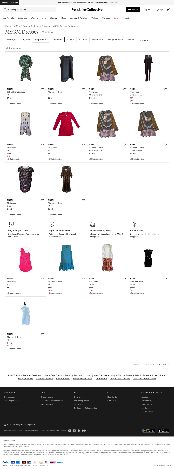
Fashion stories (147, 411)
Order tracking (47, 397)
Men (44, 18)
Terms (42, 430)
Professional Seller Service (85, 408)
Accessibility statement (13, 430)
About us (144, 397)
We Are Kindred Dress (144, 378)
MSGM (17, 26)
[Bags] (68, 18)
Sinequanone (63, 378)
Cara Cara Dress (53, 375)
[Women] (40, 18)
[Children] (59, 18)
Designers (22, 18)
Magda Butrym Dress (121, 375)
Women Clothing (31, 26)
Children (53, 18)
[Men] (48, 18)
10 (160, 364)
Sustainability (146, 400)
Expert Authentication (59, 230)
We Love (106, 18)
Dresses (46, 26)
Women (34, 18)
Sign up (159, 9)
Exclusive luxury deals (100, 230)
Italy (47, 465)
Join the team (146, 408)
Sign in (147, 9)
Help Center (112, 397)
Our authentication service (52, 400)
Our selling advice (81, 400)
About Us (126, 18)
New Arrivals (8, 18)
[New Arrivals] (16, 18)
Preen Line (157, 375)
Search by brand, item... (18, 9)
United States (25, 465)
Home (8, 26)
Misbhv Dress (142, 375)
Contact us (112, 400)
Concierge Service (11, 400)
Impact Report (147, 404)
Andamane (101, 378)
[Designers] (29, 18)
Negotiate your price (18, 230)
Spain (42, 465)
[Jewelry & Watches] (89, 18)
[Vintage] (100, 18)
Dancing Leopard (73, 375)
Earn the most (137, 230)
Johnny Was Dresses (96, 375)
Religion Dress (25, 378)
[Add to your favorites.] (42, 89)
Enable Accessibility (9, 2)
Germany (35, 465)
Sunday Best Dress (82, 378)
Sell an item (133, 9)
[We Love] (112, 18)
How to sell (78, 397)
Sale (116, 18)
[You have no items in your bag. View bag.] (169, 9)
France (5, 465)
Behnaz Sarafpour (32, 375)
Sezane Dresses (44, 378)
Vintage (94, 18)
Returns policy (47, 404)
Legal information (31, 430)
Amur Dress (14, 375)
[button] (169, 9)
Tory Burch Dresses (120, 378)
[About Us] (132, 18)
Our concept (9, 397)
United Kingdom (14, 465)
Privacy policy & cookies (56, 430)
